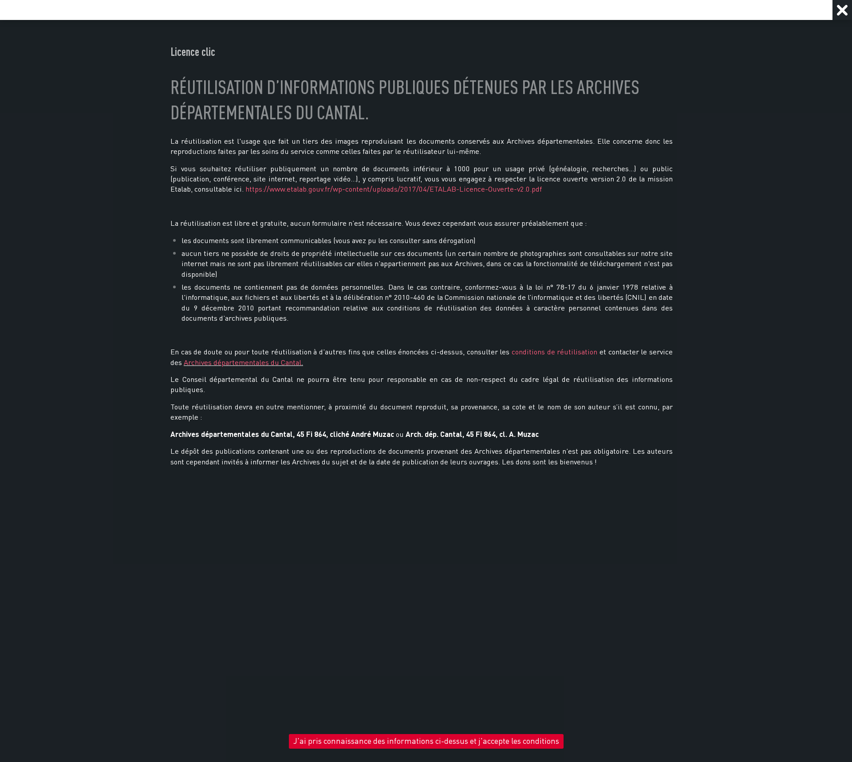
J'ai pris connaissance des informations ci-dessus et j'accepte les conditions (426, 741)
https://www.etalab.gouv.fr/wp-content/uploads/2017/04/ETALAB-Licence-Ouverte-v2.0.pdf (393, 189)
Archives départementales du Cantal (242, 362)
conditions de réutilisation (554, 351)
